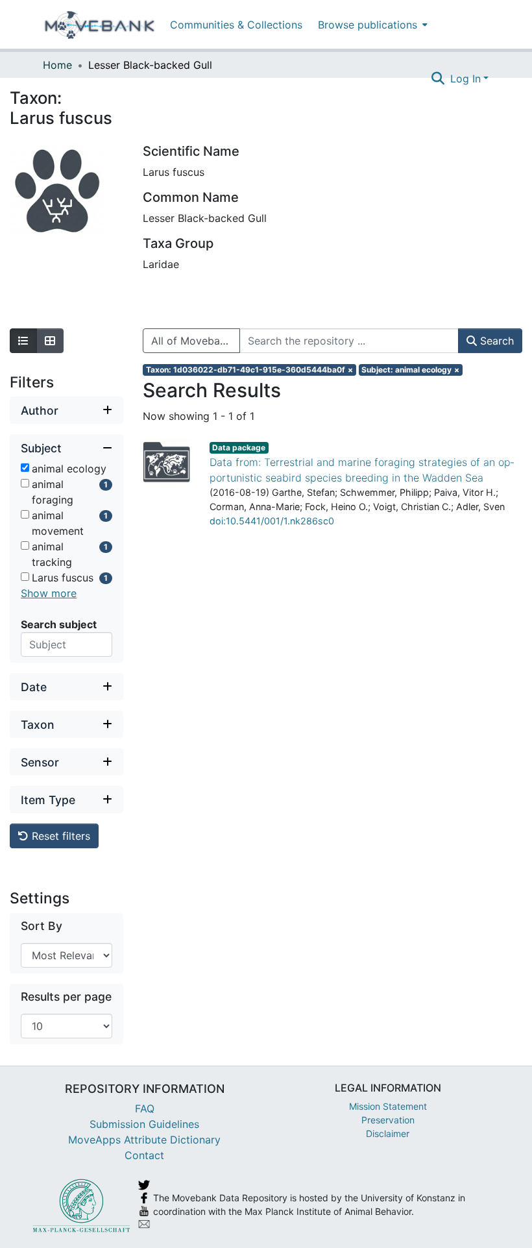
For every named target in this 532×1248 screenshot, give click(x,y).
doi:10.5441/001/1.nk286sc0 (272, 520)
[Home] (99, 24)
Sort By (41, 926)
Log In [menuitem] (465, 78)
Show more (49, 593)
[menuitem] (371, 24)
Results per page (66, 996)
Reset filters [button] (59, 835)
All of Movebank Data (195, 340)
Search (495, 340)
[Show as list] (23, 340)
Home (57, 64)
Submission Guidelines (144, 1124)
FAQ (144, 1108)
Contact (144, 1155)
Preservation (388, 1119)
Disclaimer (387, 1133)
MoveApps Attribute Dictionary (144, 1139)
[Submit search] (438, 78)
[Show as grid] (50, 340)
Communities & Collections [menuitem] (236, 24)
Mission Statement (388, 1106)
